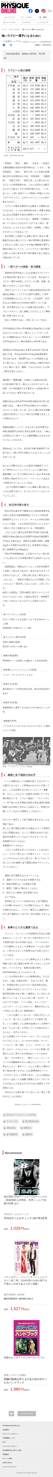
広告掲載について (9, 1438)
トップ (4, 29)
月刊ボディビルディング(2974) (21, 1115)
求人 (4, 1442)
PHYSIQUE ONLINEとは (11, 1425)
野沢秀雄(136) (32, 1121)
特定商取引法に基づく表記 (12, 1450)
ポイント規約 (7, 1458)
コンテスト (26, 22)
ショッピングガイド (10, 1446)
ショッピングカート (10, 1467)
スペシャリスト (9, 22)
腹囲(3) (28, 1134)
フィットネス (26, 17)
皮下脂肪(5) (11, 1134)
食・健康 (43, 17)
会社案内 (6, 1430)
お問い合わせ (7, 1462)
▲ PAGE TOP (26, 1414)
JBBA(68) (10, 1128)
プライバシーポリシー (10, 1434)
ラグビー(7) (11, 1121)
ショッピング (42, 22)
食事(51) (27, 1128)
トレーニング (9, 17)
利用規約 (6, 1454)
